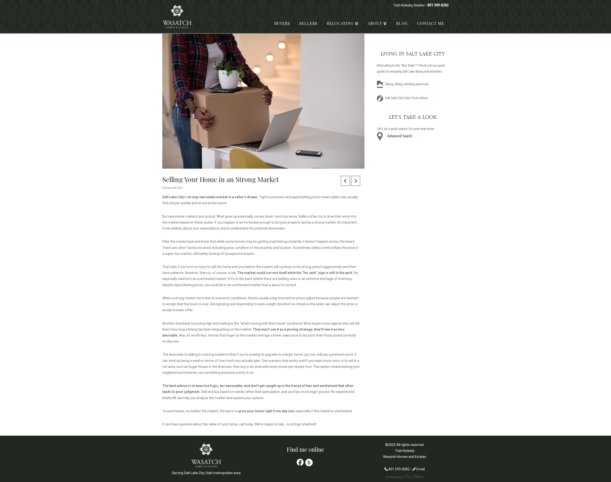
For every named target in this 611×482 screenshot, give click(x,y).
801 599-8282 (438, 5)
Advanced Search (399, 136)
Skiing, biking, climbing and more (407, 84)
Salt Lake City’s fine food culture (406, 98)
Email (420, 469)
